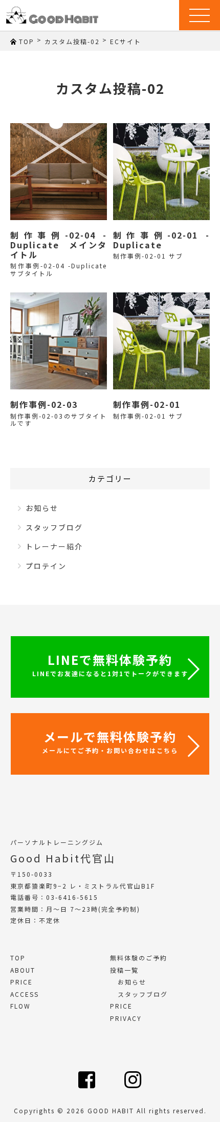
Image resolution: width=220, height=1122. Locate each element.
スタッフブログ (54, 527)
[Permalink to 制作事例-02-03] (58, 340)
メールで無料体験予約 (110, 741)
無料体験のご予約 (138, 957)
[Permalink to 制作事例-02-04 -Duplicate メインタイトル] (58, 171)
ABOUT (22, 970)
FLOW (20, 1005)
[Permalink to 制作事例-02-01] (161, 340)
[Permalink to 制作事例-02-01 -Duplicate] (161, 171)
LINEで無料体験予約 (110, 664)
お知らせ (42, 508)
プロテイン (46, 566)
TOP (18, 957)
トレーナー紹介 (54, 546)
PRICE (21, 981)
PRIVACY (126, 1018)
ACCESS (24, 994)
